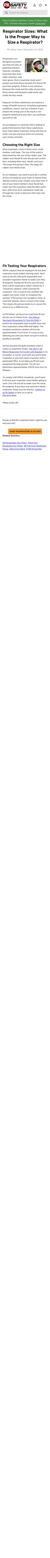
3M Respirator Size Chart (15, 442)
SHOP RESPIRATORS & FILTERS (25, 431)
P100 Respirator (34, 449)
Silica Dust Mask (17, 449)
